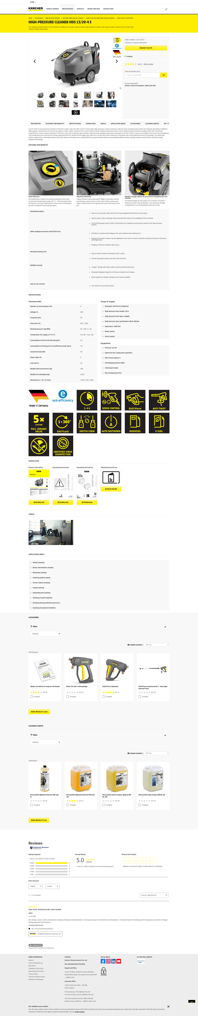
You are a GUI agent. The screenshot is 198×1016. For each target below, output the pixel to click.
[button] (34, 61)
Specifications (75, 124)
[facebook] (103, 961)
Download (39, 502)
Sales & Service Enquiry (36, 971)
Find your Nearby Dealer (37, 977)
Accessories (135, 124)
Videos (103, 124)
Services (80, 9)
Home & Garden (52, 9)
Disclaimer (32, 966)
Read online (112, 489)
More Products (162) (39, 712)
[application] (51, 532)
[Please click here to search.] (163, 75)
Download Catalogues (36, 979)
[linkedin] (113, 961)
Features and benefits (54, 124)
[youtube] (118, 961)
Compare (129, 56)
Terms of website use (36, 963)
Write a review (148, 64)
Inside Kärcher (93, 9)
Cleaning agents (152, 124)
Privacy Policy (33, 974)
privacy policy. (80, 1012)
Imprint (31, 960)
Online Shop (108, 9)
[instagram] (108, 961)
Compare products (136, 645)
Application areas (118, 124)
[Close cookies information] (168, 1007)
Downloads (91, 124)
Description (36, 124)
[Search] (166, 9)
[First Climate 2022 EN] (141, 961)
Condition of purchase (36, 968)
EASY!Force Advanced (110, 686)
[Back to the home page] (37, 9)
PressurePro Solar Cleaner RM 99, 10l (152, 795)
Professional (67, 9)
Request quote (146, 48)
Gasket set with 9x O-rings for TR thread (44, 686)
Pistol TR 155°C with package (77, 686)
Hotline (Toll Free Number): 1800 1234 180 (140, 86)
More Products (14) (39, 820)
